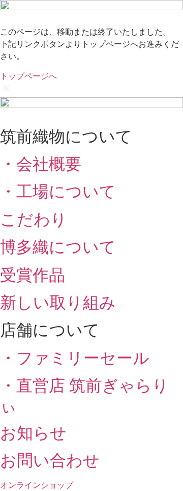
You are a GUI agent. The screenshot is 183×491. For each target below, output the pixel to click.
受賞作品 (32, 275)
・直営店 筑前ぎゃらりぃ (84, 395)
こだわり (33, 219)
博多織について (58, 247)
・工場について (58, 191)
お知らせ (33, 433)
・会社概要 (40, 164)
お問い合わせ (50, 460)
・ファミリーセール (74, 358)
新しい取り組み (58, 302)
